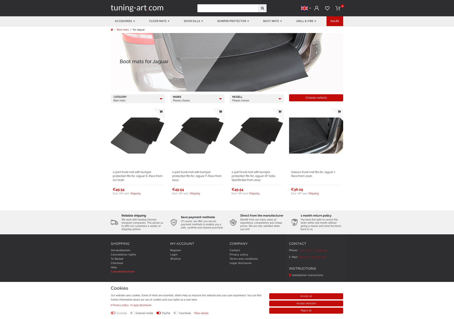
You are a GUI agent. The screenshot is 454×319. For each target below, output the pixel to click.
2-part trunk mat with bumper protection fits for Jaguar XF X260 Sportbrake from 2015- (253, 176)
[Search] (263, 8)
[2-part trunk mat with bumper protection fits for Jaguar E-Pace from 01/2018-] (138, 135)
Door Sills (192, 21)
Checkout (117, 263)
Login (174, 254)
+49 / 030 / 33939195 (313, 250)
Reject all (306, 310)
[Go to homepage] (112, 29)
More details (201, 313)
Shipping (135, 193)
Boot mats (271, 21)
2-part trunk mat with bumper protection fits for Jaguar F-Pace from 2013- (197, 176)
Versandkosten (120, 250)
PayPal (166, 313)
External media (144, 313)
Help (114, 267)
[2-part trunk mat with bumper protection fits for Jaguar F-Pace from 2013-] (197, 135)
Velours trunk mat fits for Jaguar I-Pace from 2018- (313, 174)
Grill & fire (304, 21)
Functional (185, 313)
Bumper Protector (231, 21)
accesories (123, 21)
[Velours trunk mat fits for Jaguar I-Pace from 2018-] (316, 135)
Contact (235, 250)
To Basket (117, 258)
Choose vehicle (316, 97)
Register (175, 250)
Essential (122, 313)
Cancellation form (123, 271)
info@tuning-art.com (312, 257)
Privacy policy (239, 254)
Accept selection (306, 303)
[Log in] (316, 8)
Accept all (306, 296)
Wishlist (175, 258)
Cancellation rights (123, 254)
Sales (335, 21)
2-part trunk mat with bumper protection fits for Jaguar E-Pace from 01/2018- (137, 176)
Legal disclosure (241, 263)
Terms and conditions (244, 258)
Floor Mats (158, 21)
